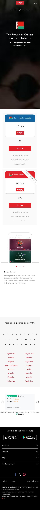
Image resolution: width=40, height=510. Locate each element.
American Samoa (11, 365)
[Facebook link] (16, 474)
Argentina (29, 361)
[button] (4, 481)
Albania (11, 358)
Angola (11, 373)
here (3, 498)
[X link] (20, 474)
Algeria (11, 361)
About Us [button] (5, 445)
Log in (35, 3)
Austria (29, 377)
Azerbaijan (29, 381)
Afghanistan (11, 354)
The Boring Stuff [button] (8, 464)
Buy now (20, 148)
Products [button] (5, 451)
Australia (29, 373)
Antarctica (11, 381)
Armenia (29, 365)
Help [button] (3, 458)
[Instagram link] (24, 474)
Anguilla (11, 377)
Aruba (29, 369)
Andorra (11, 369)
